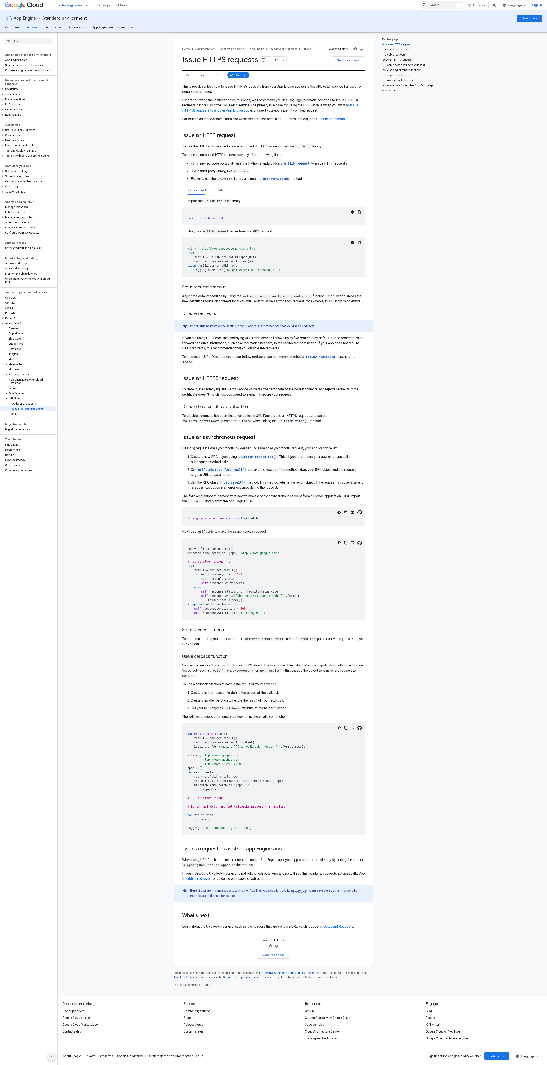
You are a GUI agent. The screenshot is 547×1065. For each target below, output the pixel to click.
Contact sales (72, 1031)
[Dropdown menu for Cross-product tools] (132, 5)
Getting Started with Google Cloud (327, 1017)
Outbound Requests (338, 926)
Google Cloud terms (130, 1056)
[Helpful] (355, 49)
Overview (12, 27)
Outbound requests (330, 119)
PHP (218, 75)
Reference (53, 27)
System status (193, 1031)
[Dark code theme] (352, 212)
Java (203, 75)
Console (479, 5)
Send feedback (348, 60)
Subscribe (497, 1056)
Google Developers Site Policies (242, 977)
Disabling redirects (196, 879)
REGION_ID (298, 890)
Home (186, 48)
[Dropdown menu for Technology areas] (88, 5)
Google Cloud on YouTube (443, 1031)
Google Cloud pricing (76, 1017)
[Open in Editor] (352, 512)
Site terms (106, 1056)
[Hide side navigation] (51, 1057)
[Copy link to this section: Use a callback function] (232, 656)
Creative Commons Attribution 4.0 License (289, 972)
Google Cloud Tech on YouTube (447, 1038)
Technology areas (70, 5)
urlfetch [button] (219, 190)
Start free (529, 18)
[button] (28, 89)
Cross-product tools (112, 5)
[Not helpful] (361, 49)
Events (430, 1017)
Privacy (90, 1056)
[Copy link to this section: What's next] (213, 915)
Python (241, 75)
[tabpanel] (273, 238)
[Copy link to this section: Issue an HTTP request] (239, 135)
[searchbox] (28, 41)
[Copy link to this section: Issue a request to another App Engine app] (286, 849)
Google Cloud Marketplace (80, 1024)
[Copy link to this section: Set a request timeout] (230, 287)
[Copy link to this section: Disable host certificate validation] (252, 407)
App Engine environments (110, 27)
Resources (76, 27)
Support (189, 1017)
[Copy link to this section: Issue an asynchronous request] (260, 437)
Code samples (314, 1024)
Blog (429, 1011)
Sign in (537, 5)
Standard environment (65, 18)
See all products (73, 1011)
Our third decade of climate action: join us (175, 1056)
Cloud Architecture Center (322, 1031)
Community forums (197, 1011)
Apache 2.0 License (186, 977)
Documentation (204, 48)
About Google (72, 1056)
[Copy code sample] (359, 212)
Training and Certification (322, 1038)
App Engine (25, 18)
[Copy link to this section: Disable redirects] (220, 313)
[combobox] (442, 5)
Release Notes (193, 1024)
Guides (32, 27)
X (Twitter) (433, 1024)
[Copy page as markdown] (277, 60)
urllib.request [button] (196, 190)
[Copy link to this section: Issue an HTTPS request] (242, 378)
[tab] (196, 190)
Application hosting (232, 48)
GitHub (309, 1011)
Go (188, 75)
